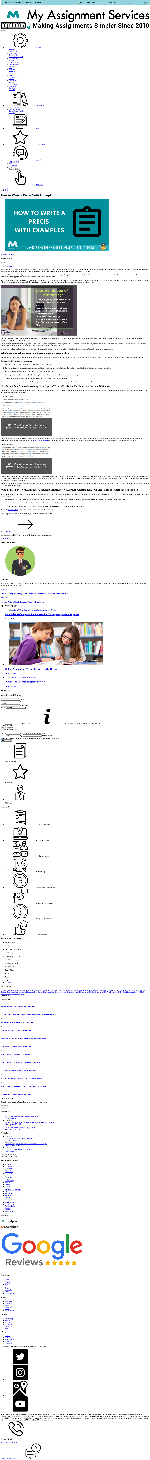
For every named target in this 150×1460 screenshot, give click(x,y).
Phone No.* (24, 705)
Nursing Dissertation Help (9, 990)
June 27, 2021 (13, 1151)
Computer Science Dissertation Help (66, 992)
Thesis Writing (13, 55)
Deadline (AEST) (25, 723)
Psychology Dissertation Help (137, 990)
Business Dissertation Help (9, 992)
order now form (13, 510)
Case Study (8, 1170)
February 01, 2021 (15, 1129)
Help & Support (14, 162)
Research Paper (10, 1206)
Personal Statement (11, 1199)
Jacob (7, 1118)
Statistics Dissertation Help (98, 990)
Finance (11, 79)
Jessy (6, 1140)
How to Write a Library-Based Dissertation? (16, 1046)
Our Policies (13, 165)
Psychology (13, 86)
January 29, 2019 (15, 1145)
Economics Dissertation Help (28, 992)
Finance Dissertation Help (61, 990)
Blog (37, 128)
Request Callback (14, 169)
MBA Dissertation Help (129, 992)
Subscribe (5, 1108)
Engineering (13, 84)
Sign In (146, 3)
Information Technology (13, 1190)
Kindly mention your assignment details (32, 733)
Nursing (11, 66)
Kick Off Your (22, 2)
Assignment (9, 266)
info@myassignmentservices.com (131, 3)
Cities (22, 994)
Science (7, 1208)
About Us (8, 1292)
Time (2, 725)
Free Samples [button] (40, 105)
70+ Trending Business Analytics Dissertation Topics (19, 1070)
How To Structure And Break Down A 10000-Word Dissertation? (23, 1086)
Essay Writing (13, 58)
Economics (8, 1177)
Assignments (9, 1301)
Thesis (7, 1305)
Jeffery (7, 1124)
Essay (7, 1309)
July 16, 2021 (13, 1118)
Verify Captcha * (47, 735)
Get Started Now (6, 740)
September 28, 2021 (7, 254)
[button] (23, 160)
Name (22, 699)
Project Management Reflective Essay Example (17, 1022)
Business (12, 88)
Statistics (12, 82)
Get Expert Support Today (9, 1155)
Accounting (13, 80)
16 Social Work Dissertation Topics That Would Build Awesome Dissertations (27, 1014)
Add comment (5, 538)
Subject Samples (14, 109)
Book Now (24, 1156)
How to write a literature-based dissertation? (16, 1030)
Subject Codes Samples (16, 111)
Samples (7, 1283)
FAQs (11, 163)
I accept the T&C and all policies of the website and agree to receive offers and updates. (31, 738)
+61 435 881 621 (110, 3)
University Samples (15, 107)
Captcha (3, 733)
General (7, 1184)
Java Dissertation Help (114, 992)
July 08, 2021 (13, 1140)
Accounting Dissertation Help (80, 990)
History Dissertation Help (46, 992)
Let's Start (8, 982)
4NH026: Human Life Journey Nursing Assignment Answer (21, 1078)
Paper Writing (13, 64)
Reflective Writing (11, 1202)
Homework (12, 60)
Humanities (8, 1186)
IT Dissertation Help (85, 992)
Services (7, 1281)
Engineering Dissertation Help (117, 990)
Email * (22, 701)
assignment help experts (40, 440)
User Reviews (9, 1293)
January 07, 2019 (15, 1124)
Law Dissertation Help (25, 990)
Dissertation (13, 51)
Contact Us (12, 167)
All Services (16, 994)
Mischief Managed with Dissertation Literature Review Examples (23, 1038)
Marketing (8, 1195)
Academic (8, 1164)
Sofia (6, 1129)
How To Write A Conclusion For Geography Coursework (21, 1062)
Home (7, 1279)
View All (12, 113)
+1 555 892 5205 (91, 3)
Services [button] (38, 47)
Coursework (13, 53)
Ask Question (5, 531)
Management (13, 77)
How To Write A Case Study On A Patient (15, 1054)
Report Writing (14, 62)
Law (10, 68)
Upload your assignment (7, 727)
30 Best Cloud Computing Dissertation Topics (16, 1094)
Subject (3, 707)
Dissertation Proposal (16, 57)
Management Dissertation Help (43, 990)
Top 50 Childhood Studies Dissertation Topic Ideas (18, 1006)
